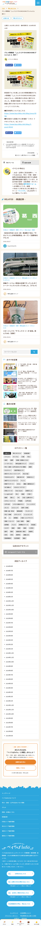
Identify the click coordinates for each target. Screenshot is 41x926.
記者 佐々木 (20, 477)
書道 (13, 528)
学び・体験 (8, 514)
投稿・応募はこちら (22, 460)
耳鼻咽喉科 (8, 538)
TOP (3, 8)
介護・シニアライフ (27, 518)
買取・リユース (9, 521)
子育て (29, 494)
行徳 (23, 457)
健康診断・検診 (21, 531)
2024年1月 (9, 701)
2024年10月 (10, 662)
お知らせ (6, 18)
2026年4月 (9, 584)
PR (18, 497)
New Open (28, 230)
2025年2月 (9, 644)
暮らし (12, 497)
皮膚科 (31, 531)
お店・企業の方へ (28, 497)
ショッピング (28, 514)
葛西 (17, 230)
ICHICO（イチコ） (19, 487)
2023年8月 (9, 722)
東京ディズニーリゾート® (12, 474)
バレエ (14, 525)
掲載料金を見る (20, 762)
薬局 (24, 538)
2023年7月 (9, 727)
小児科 (31, 528)
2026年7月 (9, 570)
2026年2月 (9, 592)
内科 (6, 535)
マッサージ (29, 511)
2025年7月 (9, 623)
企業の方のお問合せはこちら (20, 882)
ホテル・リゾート (10, 501)
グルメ (22, 230)
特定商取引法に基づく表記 (28, 916)
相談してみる (20, 768)
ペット (23, 480)
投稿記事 (12, 230)
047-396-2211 (17, 773)
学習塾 (20, 501)
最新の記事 (27, 163)
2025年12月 (10, 601)
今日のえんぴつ (9, 477)
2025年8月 (9, 618)
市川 (28, 457)
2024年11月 (10, 657)
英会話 (33, 525)
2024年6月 (9, 679)
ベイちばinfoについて (9, 798)
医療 (30, 467)
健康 (6, 497)
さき (5, 328)
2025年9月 (9, 614)
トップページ (6, 793)
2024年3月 (9, 692)
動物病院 (19, 511)
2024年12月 (10, 653)
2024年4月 (9, 688)
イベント (18, 278)
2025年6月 (9, 627)
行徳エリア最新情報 (8, 822)
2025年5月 (9, 631)
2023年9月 (9, 718)
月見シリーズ (8, 491)
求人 (17, 494)
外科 (11, 535)
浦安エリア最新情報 (8, 831)
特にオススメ (12, 8)
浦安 (17, 326)
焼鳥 (33, 230)
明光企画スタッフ (27, 278)
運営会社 (24, 918)
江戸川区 (28, 501)
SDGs (18, 484)
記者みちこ (30, 477)
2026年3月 (9, 588)
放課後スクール (23, 525)
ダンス (6, 508)
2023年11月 (10, 710)
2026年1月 (9, 597)
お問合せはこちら (20, 874)
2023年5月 (9, 736)
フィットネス (31, 504)
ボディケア (17, 514)
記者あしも (29, 491)
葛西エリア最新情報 (8, 836)
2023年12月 (10, 705)
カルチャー (8, 470)
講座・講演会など (29, 484)
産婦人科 (26, 535)
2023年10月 (10, 714)
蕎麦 (28, 521)
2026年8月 (9, 566)
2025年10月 (10, 610)
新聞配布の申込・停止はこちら (20, 904)
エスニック (15, 508)
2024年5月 (9, 683)
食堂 (19, 528)
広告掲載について (25, 913)
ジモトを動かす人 (18, 504)
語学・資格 (25, 508)
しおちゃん (7, 280)
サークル (15, 457)
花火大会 (25, 474)
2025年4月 (9, 636)
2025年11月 (10, 605)
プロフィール (10, 163)
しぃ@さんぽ (8, 494)
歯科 (6, 531)
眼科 (11, 531)
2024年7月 (9, 675)
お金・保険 (20, 521)
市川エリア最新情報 (8, 826)
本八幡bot (8, 487)
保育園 (16, 518)
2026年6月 (9, 575)
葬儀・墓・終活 (9, 511)
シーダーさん (8, 463)
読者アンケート (9, 484)
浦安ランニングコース (11, 480)
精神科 (18, 535)
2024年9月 (9, 666)
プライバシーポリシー (11, 916)
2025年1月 (9, 649)
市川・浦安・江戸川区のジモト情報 (15, 467)
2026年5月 (9, 579)
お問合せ (16, 918)
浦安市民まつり (19, 470)
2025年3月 (9, 640)
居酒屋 (6, 525)
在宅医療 (17, 538)
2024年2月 (9, 696)
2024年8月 (9, 670)
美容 (23, 494)
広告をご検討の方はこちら (20, 893)
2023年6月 (9, 731)
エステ (6, 528)
